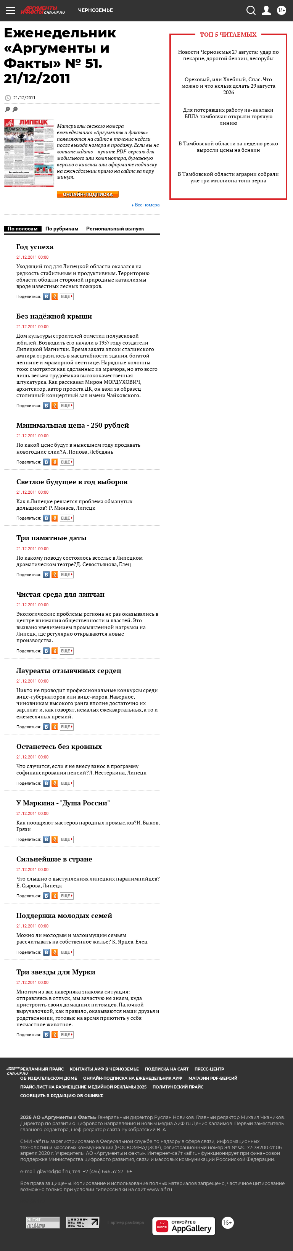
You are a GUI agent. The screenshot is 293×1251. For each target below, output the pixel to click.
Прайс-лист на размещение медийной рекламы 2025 (83, 1087)
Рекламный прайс (42, 1069)
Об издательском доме (48, 1078)
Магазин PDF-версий (212, 1078)
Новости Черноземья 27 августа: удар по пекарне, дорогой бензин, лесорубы (228, 54)
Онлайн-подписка (88, 194)
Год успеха (34, 246)
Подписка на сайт (166, 1069)
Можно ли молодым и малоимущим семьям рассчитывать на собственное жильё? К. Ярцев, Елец (82, 938)
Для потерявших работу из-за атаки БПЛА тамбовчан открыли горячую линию (228, 116)
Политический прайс (178, 1087)
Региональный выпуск (115, 228)
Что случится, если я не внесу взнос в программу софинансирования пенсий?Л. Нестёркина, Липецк (81, 769)
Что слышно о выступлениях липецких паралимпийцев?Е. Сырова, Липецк (88, 882)
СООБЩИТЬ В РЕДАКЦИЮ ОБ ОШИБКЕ (61, 1095)
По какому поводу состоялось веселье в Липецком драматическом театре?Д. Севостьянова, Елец (79, 561)
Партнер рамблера (126, 1222)
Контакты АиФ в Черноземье (104, 1069)
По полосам (23, 228)
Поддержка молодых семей (64, 915)
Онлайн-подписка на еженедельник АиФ (132, 1078)
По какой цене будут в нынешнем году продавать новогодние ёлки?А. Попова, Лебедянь (78, 448)
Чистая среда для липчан (60, 594)
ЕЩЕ (66, 296)
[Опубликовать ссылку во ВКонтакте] (46, 296)
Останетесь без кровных (59, 746)
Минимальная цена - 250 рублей (72, 425)
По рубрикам (62, 228)
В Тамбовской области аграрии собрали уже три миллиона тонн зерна (228, 177)
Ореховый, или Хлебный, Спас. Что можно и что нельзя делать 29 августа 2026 (228, 85)
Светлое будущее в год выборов (71, 481)
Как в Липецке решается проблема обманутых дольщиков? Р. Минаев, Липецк (74, 504)
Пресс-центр (209, 1069)
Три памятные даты (51, 537)
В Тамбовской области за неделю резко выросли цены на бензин (228, 146)
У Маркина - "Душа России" (63, 802)
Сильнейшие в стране (54, 858)
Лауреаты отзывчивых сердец (68, 670)
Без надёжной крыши (54, 315)
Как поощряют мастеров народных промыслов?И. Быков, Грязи (87, 825)
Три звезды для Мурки (55, 971)
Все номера (147, 205)
